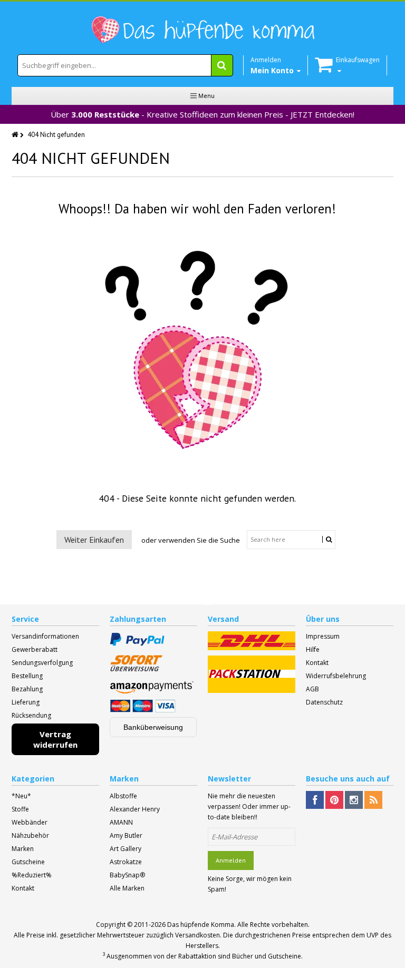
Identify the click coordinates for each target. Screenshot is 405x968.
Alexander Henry (135, 809)
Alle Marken (127, 888)
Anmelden (231, 860)
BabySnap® (127, 875)
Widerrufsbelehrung (336, 675)
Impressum (323, 636)
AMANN (121, 822)
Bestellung (27, 675)
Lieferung (26, 702)
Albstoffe (123, 795)
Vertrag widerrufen (55, 739)
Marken (23, 848)
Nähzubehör (30, 835)
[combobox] (125, 65)
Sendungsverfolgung (42, 662)
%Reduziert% (32, 875)
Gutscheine (28, 861)
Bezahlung (27, 689)
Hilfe (313, 649)
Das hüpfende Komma (200, 924)
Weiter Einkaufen (94, 539)
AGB (312, 689)
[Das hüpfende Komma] (202, 30)
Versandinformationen (45, 636)
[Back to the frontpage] (16, 134)
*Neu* (21, 795)
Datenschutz (324, 702)
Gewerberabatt (34, 649)
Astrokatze (126, 861)
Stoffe (20, 809)
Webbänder (29, 822)
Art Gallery (125, 848)
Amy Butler (126, 835)
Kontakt (317, 662)
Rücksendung (31, 715)
